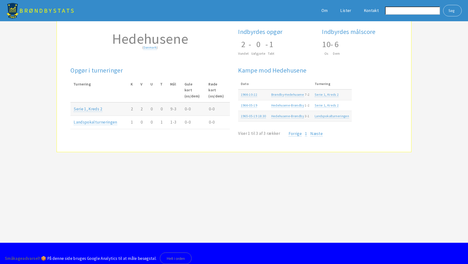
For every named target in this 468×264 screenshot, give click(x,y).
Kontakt (371, 10)
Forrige (295, 133)
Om (325, 10)
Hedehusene (294, 94)
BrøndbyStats (47, 10)
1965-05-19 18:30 (253, 116)
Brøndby (277, 94)
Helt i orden (176, 258)
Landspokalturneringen (95, 122)
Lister (345, 10)
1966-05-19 (249, 105)
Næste (316, 133)
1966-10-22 (249, 94)
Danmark (150, 47)
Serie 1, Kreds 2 (88, 109)
